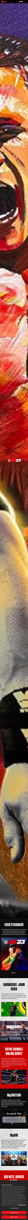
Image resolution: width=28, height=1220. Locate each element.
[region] (14, 1200)
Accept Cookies (14, 1212)
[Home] (4, 2)
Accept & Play (14, 1113)
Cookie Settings (14, 1208)
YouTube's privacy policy (11, 1120)
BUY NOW (21, 1)
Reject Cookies (14, 1217)
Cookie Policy (21, 1205)
